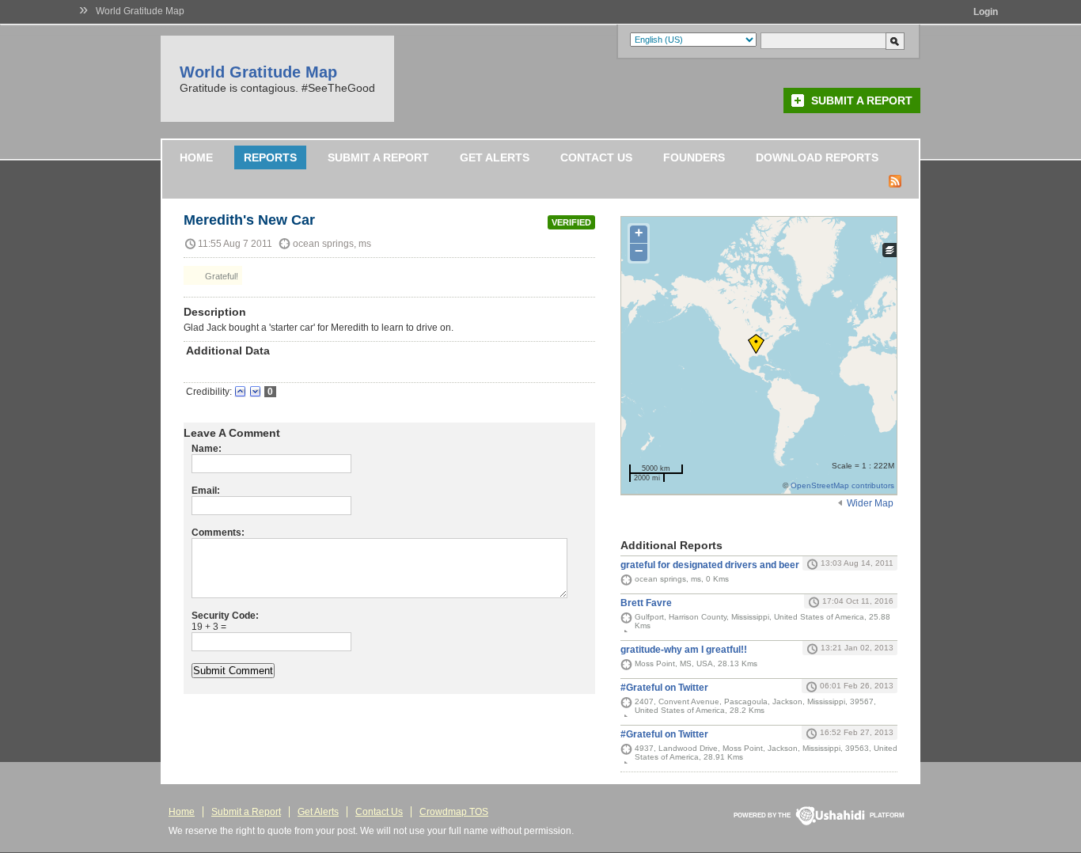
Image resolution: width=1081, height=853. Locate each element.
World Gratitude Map (140, 11)
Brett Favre (646, 602)
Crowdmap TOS (453, 811)
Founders (694, 157)
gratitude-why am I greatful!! (683, 649)
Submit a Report (861, 100)
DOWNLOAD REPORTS (817, 157)
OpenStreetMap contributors (842, 485)
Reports (270, 157)
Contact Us (596, 157)
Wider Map (870, 503)
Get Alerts (494, 157)
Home (196, 157)
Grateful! (220, 276)
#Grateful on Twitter (664, 687)
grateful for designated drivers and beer (709, 565)
